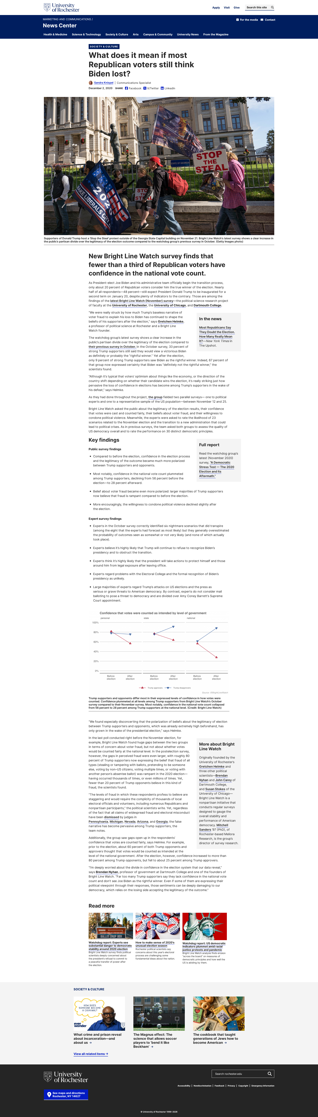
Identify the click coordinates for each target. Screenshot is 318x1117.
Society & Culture (104, 46)
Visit (227, 7)
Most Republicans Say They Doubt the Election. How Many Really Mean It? (217, 334)
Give (237, 7)
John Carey (223, 780)
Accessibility (184, 1085)
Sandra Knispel (103, 82)
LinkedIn (168, 88)
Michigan (116, 821)
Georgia (162, 821)
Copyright (243, 1085)
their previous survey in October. (113, 346)
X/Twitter (151, 88)
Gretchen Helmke (212, 766)
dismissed (111, 817)
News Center (60, 25)
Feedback (219, 1085)
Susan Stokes (215, 789)
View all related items (89, 1054)
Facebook (133, 88)
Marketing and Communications (67, 19)
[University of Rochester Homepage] (61, 7)
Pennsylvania (98, 821)
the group (155, 397)
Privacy (231, 1085)
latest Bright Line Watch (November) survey (141, 301)
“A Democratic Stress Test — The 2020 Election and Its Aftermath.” (216, 469)
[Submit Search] (269, 1074)
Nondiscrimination (202, 1085)
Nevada (130, 821)
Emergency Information (263, 1085)
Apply (216, 7)
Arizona (142, 821)
